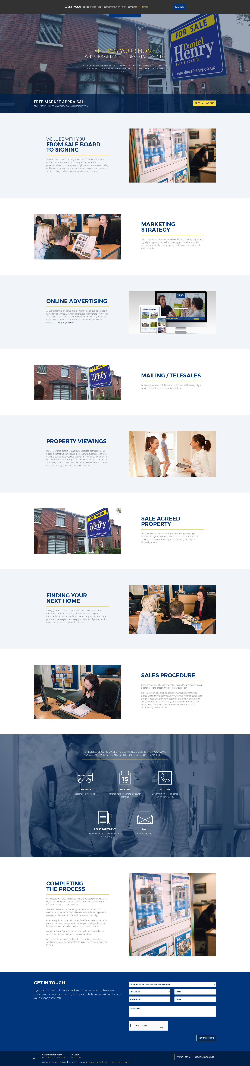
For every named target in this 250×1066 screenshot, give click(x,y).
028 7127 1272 (62, 1057)
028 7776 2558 (76, 1057)
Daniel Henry (61, 1062)
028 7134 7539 (47, 1057)
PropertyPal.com (65, 322)
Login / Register (204, 1057)
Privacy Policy (109, 1062)
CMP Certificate (123, 1062)
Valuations (183, 1057)
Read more (143, 6)
